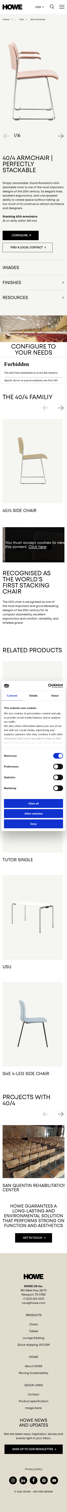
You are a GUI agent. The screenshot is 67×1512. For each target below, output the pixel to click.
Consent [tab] (12, 695)
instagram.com (13, 1480)
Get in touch (32, 1238)
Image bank (33, 1408)
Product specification (33, 1401)
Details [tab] (33, 695)
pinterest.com (44, 1480)
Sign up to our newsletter (32, 1449)
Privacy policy (33, 1469)
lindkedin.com (23, 1480)
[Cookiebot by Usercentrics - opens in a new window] (48, 686)
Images (11, 267)
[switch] (55, 766)
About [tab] (55, 695)
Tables (33, 1331)
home (6, 19)
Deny (33, 823)
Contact (33, 1394)
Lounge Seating (33, 1338)
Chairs (33, 1324)
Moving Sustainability (33, 1373)
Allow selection (33, 813)
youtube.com (54, 1480)
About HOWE (33, 1366)
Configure (20, 235)
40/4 (21, 19)
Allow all (33, 803)
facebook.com (33, 1480)
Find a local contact (26, 247)
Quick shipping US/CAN (34, 1345)
